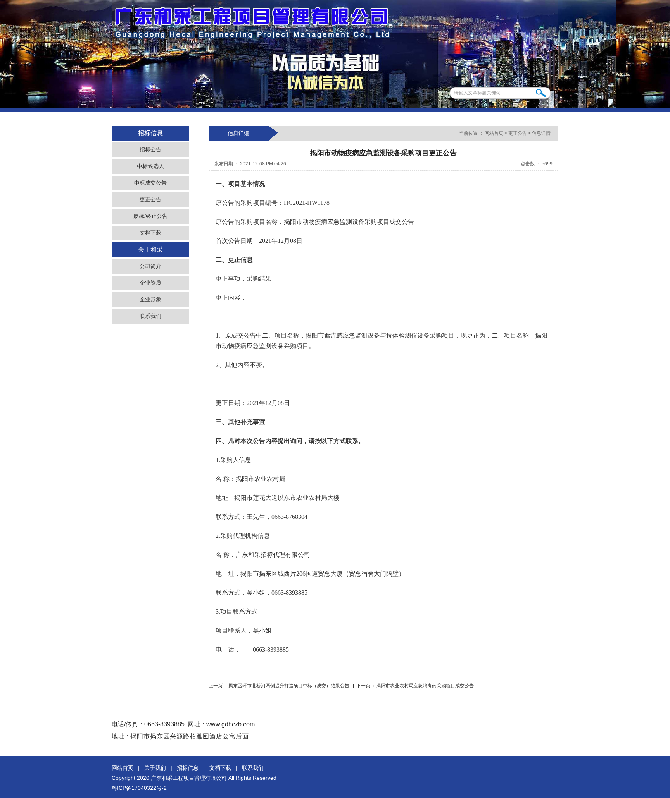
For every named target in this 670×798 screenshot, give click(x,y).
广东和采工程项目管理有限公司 (189, 778)
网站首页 (494, 133)
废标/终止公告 (150, 216)
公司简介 (150, 266)
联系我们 (150, 316)
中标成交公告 (150, 183)
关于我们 (155, 768)
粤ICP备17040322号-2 (139, 788)
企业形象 (150, 299)
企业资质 (150, 283)
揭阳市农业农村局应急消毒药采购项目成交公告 (425, 685)
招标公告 (150, 150)
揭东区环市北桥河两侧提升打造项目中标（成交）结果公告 (289, 685)
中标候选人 (150, 166)
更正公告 (150, 200)
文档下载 (150, 233)
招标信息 (188, 768)
